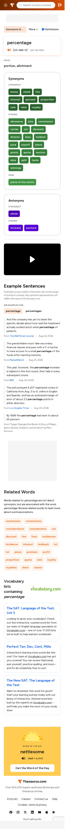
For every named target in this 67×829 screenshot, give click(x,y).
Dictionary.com (60, 5)
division (15, 136)
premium (32, 552)
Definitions (52, 29)
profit (46, 552)
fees (34, 536)
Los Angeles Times (19, 408)
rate (13, 107)
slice (13, 160)
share (25, 567)
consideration (38, 528)
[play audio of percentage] (9, 50)
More (32, 29)
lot (55, 544)
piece (38, 144)
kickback (43, 544)
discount (38, 129)
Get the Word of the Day (32, 768)
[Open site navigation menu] (6, 5)
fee (37, 91)
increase (15, 227)
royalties (11, 567)
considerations (15, 528)
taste (35, 160)
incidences (49, 536)
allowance (16, 121)
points (14, 152)
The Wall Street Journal (22, 336)
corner (14, 129)
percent (30, 99)
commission (45, 121)
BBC (12, 380)
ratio (24, 107)
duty (28, 136)
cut (26, 129)
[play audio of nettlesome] (24, 758)
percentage (13, 311)
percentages (34, 311)
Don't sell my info (32, 819)
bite (30, 121)
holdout (41, 136)
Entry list (12, 798)
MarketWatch (17, 360)
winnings (15, 167)
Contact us (41, 798)
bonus (14, 91)
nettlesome (32, 751)
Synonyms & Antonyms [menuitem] (16, 29)
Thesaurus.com (12, 5)
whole (14, 213)
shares (38, 567)
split (24, 160)
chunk (26, 91)
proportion (47, 99)
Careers (26, 798)
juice (13, 144)
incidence (12, 544)
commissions (34, 521)
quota (27, 152)
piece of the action (22, 182)
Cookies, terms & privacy (32, 804)
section (40, 152)
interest (15, 99)
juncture (31, 227)
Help (54, 798)
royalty (36, 107)
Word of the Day (32, 746)
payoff (25, 144)
